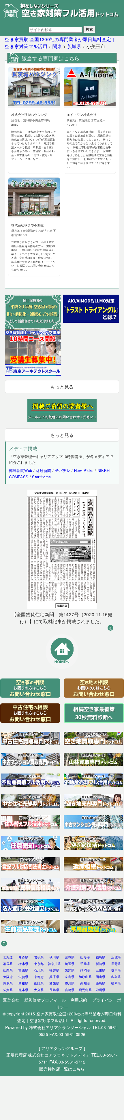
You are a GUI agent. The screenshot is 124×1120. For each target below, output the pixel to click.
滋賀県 (23, 976)
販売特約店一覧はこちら (62, 1069)
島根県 (23, 983)
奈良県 (70, 976)
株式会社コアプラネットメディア (59, 1055)
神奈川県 (54, 963)
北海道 (8, 957)
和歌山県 (85, 976)
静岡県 (85, 970)
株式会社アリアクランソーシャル (60, 1027)
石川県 (39, 970)
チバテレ (62, 470)
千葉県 (85, 963)
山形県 (85, 957)
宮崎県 (70, 989)
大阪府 (8, 976)
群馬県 (8, 963)
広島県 (116, 976)
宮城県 (70, 957)
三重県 (101, 970)
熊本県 (23, 989)
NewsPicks (84, 470)
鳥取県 (8, 983)
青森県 (23, 957)
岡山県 (101, 976)
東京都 (39, 963)
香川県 (70, 983)
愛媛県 (54, 983)
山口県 (39, 983)
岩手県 (39, 957)
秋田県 (54, 957)
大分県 (39, 989)
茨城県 (116, 957)
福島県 (101, 957)
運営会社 (11, 1000)
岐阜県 (116, 970)
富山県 (23, 970)
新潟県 (101, 963)
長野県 (116, 963)
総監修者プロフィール (45, 1000)
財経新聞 (43, 470)
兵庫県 (54, 976)
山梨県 (8, 970)
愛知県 (70, 970)
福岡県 (116, 983)
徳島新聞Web (20, 470)
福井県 (54, 970)
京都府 (39, 976)
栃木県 (23, 963)
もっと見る (62, 386)
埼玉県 (70, 963)
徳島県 (101, 983)
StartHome (41, 476)
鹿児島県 (85, 989)
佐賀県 (8, 989)
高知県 (85, 983)
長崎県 (54, 989)
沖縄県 (101, 989)
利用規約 (79, 1000)
